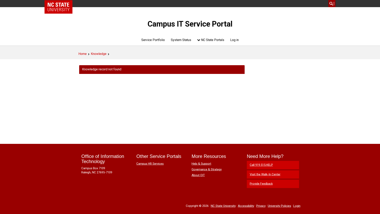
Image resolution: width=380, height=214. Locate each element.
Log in (234, 40)
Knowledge (98, 54)
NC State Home (60, 3)
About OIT (198, 175)
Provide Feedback (261, 183)
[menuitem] (153, 40)
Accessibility (246, 206)
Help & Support (201, 163)
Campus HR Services (150, 163)
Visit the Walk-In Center (265, 174)
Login (296, 206)
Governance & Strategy (207, 169)
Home (82, 54)
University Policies (279, 206)
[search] (331, 3)
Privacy (261, 206)
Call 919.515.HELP (261, 165)
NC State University (223, 206)
